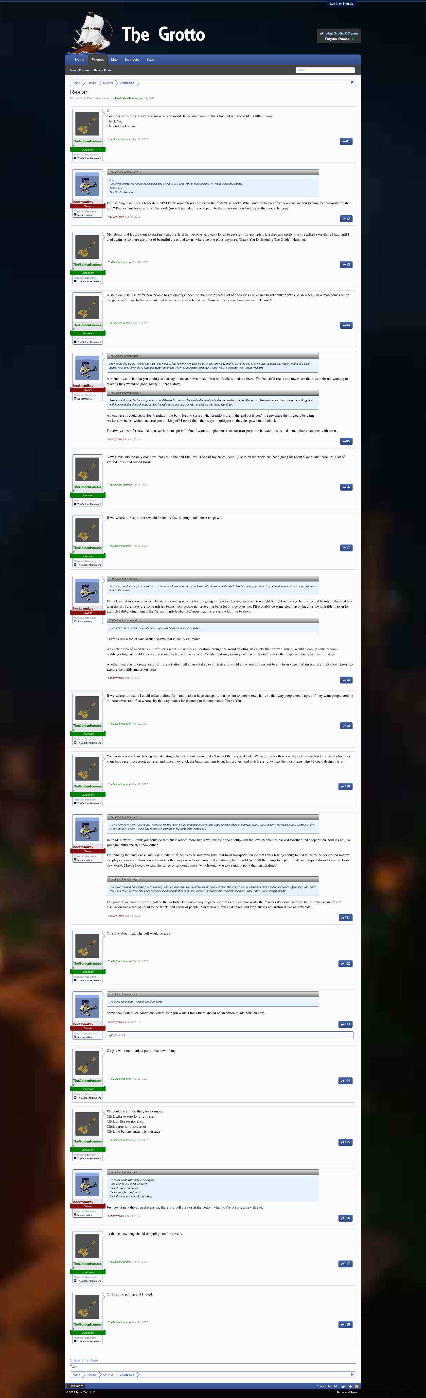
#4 (348, 325)
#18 (347, 1324)
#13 (347, 1024)
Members (132, 59)
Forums (98, 60)
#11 (347, 918)
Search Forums (79, 70)
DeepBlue (74, 1385)
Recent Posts (102, 70)
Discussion (94, 98)
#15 (347, 1142)
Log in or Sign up (341, 3)
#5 (348, 441)
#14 (347, 1081)
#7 (348, 548)
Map (114, 59)
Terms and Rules (347, 1392)
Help (335, 1386)
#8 (348, 680)
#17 (347, 1264)
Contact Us (323, 1386)
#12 (347, 963)
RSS (356, 1386)
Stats (150, 59)
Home (79, 59)
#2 (348, 219)
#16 (347, 1218)
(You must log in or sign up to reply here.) (331, 1352)
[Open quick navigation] (353, 82)
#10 (347, 786)
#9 (348, 726)
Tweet (74, 1367)
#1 (348, 141)
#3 (348, 264)
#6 (348, 487)
